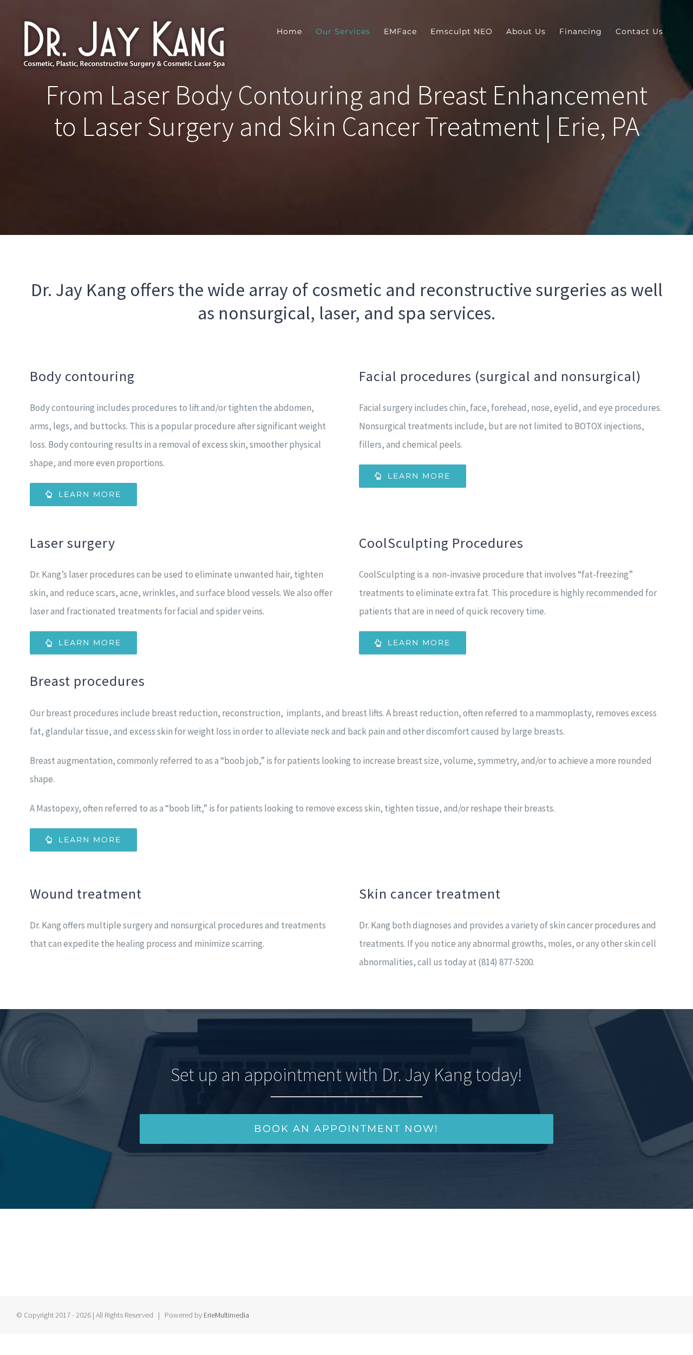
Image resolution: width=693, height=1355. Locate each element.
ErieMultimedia (226, 1315)
